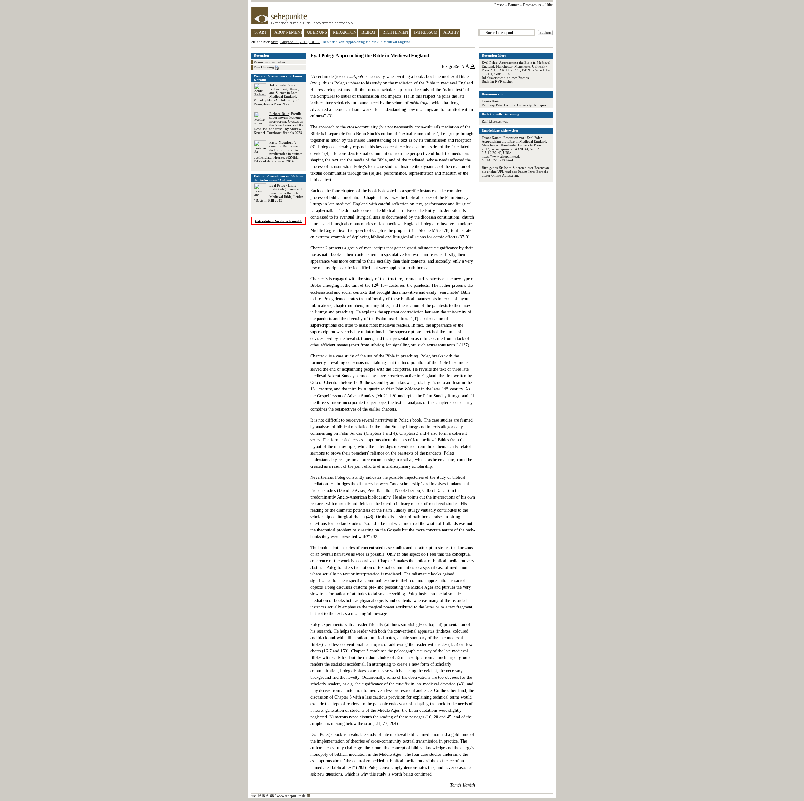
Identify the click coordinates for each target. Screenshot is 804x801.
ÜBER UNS (317, 32)
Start (274, 42)
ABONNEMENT (288, 32)
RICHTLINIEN (395, 32)
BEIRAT (368, 32)
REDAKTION (344, 32)
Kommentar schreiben (270, 62)
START (260, 32)
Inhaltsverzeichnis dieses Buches (505, 77)
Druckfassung (264, 67)
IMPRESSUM (425, 32)
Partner (513, 5)
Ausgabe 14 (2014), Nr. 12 (300, 42)
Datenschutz (532, 5)
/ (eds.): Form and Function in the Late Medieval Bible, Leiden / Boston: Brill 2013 (278, 192)
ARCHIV (451, 32)
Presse (499, 5)
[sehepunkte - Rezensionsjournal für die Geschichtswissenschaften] (402, 15)
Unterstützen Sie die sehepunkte (278, 221)
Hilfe (549, 5)
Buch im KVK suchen (497, 81)
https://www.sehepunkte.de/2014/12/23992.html (501, 158)
